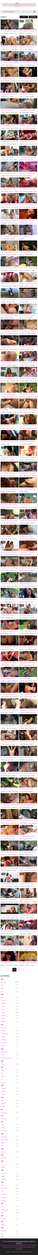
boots (11, 96)
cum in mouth (11, 239)
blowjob (6, 33)
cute (10, 191)
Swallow (9, 1200)
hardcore (3, 365)
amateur (8, 81)
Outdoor (9, 1158)
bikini (2, 381)
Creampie (9, 1040)
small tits (13, 381)
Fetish (9, 1076)
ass (16, 33)
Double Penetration (9, 1058)
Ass (9, 991)
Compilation (9, 1033)
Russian (9, 1179)
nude (12, 128)
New (24, 17)
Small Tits (9, 1188)
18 (35, 728)
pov (30, 902)
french (26, 554)
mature (25, 428)
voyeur (27, 538)
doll (11, 507)
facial (11, 317)
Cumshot (9, 1043)
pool (7, 428)
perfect (3, 49)
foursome (22, 270)
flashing (11, 33)
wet (16, 112)
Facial (9, 1070)
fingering (22, 396)
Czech (9, 1046)
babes (8, 128)
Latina (9, 1124)
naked (3, 760)
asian (8, 175)
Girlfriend (9, 1091)
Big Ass (9, 1000)
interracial (11, 475)
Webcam (9, 1231)
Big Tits (9, 1006)
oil (13, 191)
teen (26, 49)
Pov (9, 1164)
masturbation (25, 112)
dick (7, 96)
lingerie (3, 175)
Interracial (9, 1112)
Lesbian (9, 1127)
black (21, 412)
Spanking (9, 1194)
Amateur (9, 982)
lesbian (13, 81)
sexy (21, 191)
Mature (9, 1143)
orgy (26, 649)
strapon (22, 333)
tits (2, 33)
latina (10, 523)
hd (17, 286)
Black (9, 1009)
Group (9, 1094)
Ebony (9, 1064)
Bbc (9, 997)
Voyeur (9, 1224)
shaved (32, 618)
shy (7, 460)
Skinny (9, 1185)
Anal (9, 985)
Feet (9, 1073)
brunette (12, 49)
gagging (32, 128)
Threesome (9, 1209)
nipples (8, 618)
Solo (9, 1191)
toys (16, 396)
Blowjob (9, 1015)
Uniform (9, 1218)
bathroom (32, 538)
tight (34, 696)
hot (2, 602)
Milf (9, 1146)
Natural (9, 1152)
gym (26, 159)
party (16, 128)
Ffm (9, 1079)
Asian (9, 988)
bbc (21, 207)
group (3, 81)
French (9, 1082)
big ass (22, 65)
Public (9, 1167)
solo (17, 175)
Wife (9, 1237)
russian (16, 886)
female (34, 870)
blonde (27, 81)
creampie (11, 270)
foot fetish (9, 144)
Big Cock (9, 1003)
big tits (22, 33)
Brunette (9, 1021)
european (30, 317)
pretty (33, 333)
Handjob (9, 1103)
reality (27, 854)
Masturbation (9, 1140)
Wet (9, 1234)
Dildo (9, 1055)
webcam (8, 728)
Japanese (9, 1118)
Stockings (9, 1197)
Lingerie (9, 1131)
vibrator (8, 917)
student (28, 270)
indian (3, 112)
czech (30, 839)
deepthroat (29, 175)
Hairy (9, 1100)
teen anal (4, 223)
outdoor (32, 65)
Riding (9, 1176)
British (9, 1018)
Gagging (9, 1088)
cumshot (15, 223)
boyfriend (15, 681)
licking (33, 207)
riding (16, 191)
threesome (4, 902)
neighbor (30, 254)
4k (11, 223)
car (20, 112)
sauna (26, 728)
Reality (9, 1173)
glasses (16, 349)
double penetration (25, 349)
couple (34, 507)
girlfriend (3, 681)
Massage (9, 1137)
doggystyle (32, 570)
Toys (9, 1212)
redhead (3, 665)
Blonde (9, 1012)
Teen (9, 1206)
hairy (32, 412)
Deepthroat (9, 1052)
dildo (21, 870)
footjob (27, 96)
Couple (9, 1037)
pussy (12, 112)
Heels (9, 1106)
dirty (14, 523)
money (31, 854)
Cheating (9, 1027)
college (22, 365)
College (9, 1030)
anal (7, 49)
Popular (33, 17)
